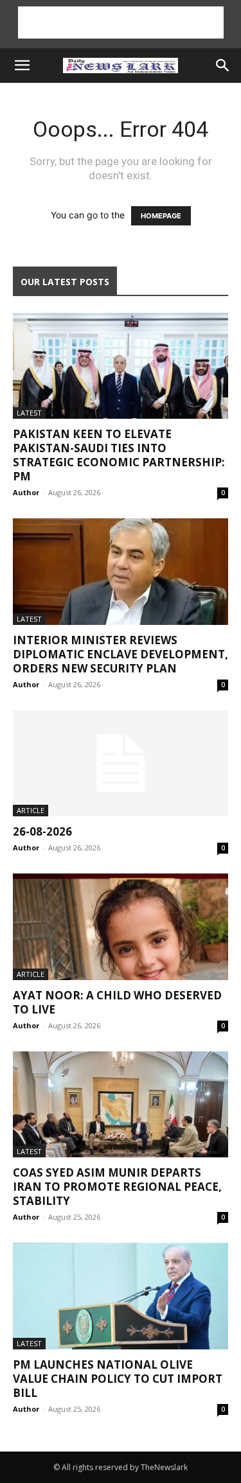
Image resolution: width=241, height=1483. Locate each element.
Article (30, 810)
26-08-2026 (42, 831)
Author (26, 492)
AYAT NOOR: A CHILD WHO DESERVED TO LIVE (117, 1002)
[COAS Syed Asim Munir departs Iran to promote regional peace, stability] (120, 1104)
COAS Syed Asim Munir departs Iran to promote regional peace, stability (117, 1186)
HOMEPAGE (161, 215)
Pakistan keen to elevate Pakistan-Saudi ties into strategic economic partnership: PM (119, 455)
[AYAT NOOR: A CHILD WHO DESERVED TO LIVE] (120, 926)
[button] (21, 65)
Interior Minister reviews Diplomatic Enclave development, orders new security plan (120, 654)
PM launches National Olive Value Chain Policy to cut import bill (117, 1378)
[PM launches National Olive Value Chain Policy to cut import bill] (120, 1296)
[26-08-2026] (120, 763)
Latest (29, 412)
